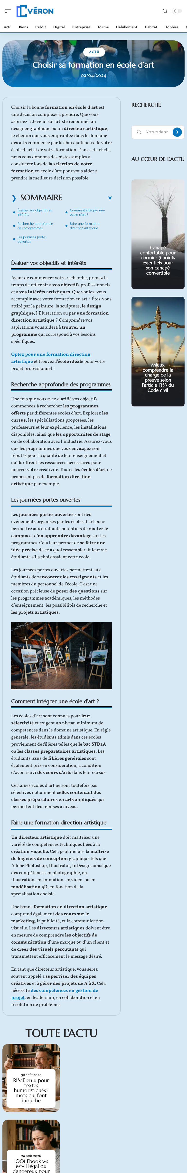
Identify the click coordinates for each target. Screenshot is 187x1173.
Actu (94, 52)
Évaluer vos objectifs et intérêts (35, 212)
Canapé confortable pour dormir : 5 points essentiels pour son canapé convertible (158, 260)
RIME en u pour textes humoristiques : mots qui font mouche (31, 1090)
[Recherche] (165, 11)
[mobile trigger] (9, 11)
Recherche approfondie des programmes (35, 225)
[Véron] (35, 11)
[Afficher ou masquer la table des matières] (87, 198)
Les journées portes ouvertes (32, 239)
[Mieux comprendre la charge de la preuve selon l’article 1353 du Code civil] (158, 351)
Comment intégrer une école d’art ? (87, 212)
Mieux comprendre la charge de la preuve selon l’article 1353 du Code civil (158, 377)
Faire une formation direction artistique (84, 225)
